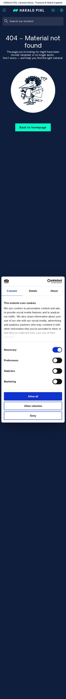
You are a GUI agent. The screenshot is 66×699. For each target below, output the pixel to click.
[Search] (6, 21)
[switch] (57, 360)
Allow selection (33, 405)
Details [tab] (33, 290)
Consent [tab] (12, 290)
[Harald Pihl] (28, 10)
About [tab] (54, 290)
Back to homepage (32, 127)
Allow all (33, 396)
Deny (33, 415)
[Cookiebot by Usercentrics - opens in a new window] (47, 281)
